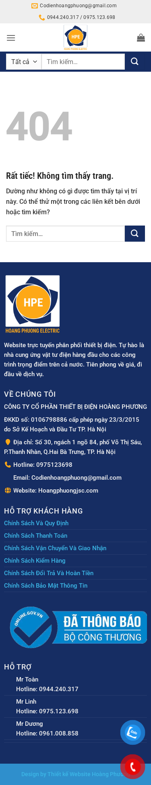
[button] (11, 38)
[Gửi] (135, 62)
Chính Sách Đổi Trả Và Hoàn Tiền (48, 573)
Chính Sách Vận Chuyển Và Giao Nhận (55, 548)
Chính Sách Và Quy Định (36, 523)
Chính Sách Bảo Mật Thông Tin (45, 585)
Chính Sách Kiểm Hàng (35, 560)
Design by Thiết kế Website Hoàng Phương (75, 774)
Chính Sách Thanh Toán (35, 535)
